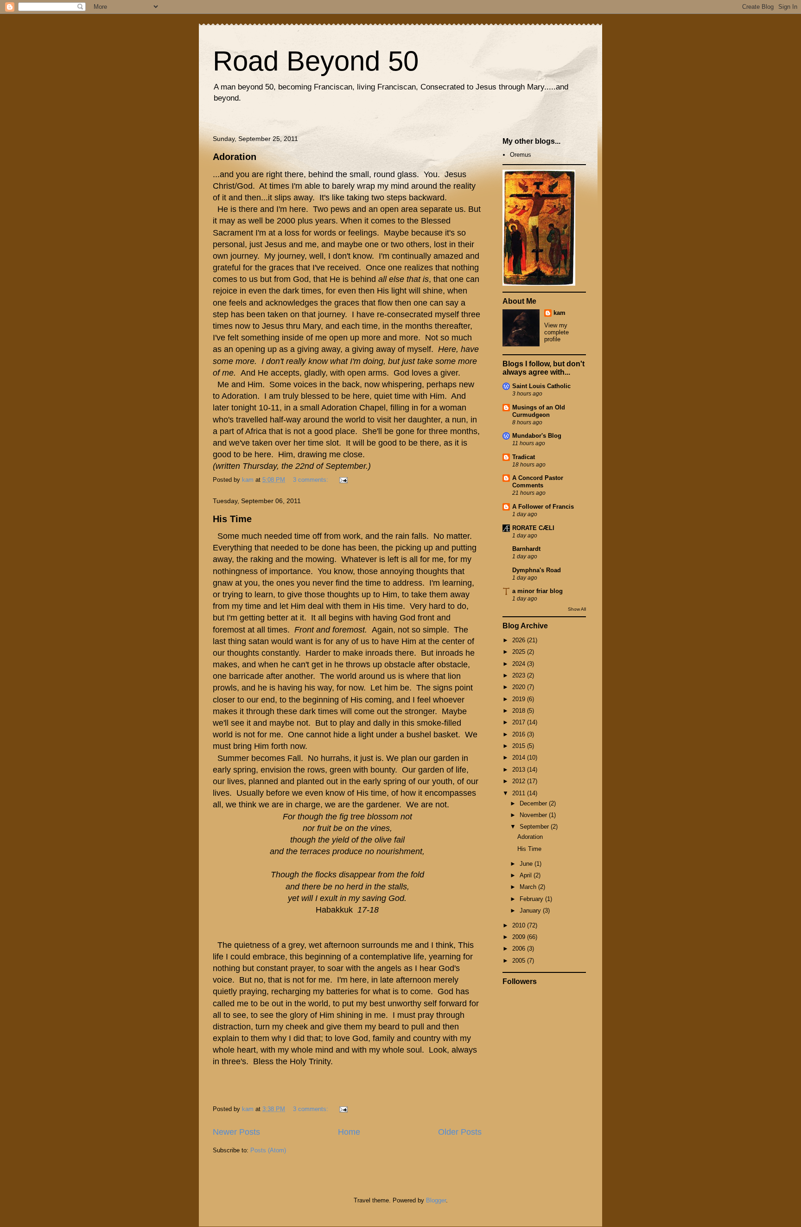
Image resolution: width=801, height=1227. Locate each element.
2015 (519, 745)
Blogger (436, 1200)
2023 (519, 675)
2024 (519, 663)
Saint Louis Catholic (541, 386)
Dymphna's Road (536, 570)
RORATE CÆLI (533, 527)
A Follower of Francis (543, 506)
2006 (519, 948)
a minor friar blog (537, 591)
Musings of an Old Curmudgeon (538, 411)
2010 (519, 925)
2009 (519, 936)
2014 (519, 757)
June (527, 863)
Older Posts (460, 1132)
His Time (232, 519)
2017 (519, 722)
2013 (519, 769)
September (535, 826)
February (532, 898)
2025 (519, 651)
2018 (519, 710)
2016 (519, 734)
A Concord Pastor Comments (537, 481)
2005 (519, 960)
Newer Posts (236, 1132)
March (529, 886)
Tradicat (523, 457)
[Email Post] (343, 479)
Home (349, 1132)
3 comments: (311, 479)
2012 (519, 781)
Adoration (234, 157)
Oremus (520, 154)
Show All (577, 609)
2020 (519, 687)
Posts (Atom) (268, 1150)
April (527, 875)
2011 (519, 793)
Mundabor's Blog (536, 435)
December (534, 803)
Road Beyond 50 (316, 61)
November (534, 815)
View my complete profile (556, 332)
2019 (519, 699)
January (531, 910)
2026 (519, 640)
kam (559, 312)
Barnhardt (526, 548)
